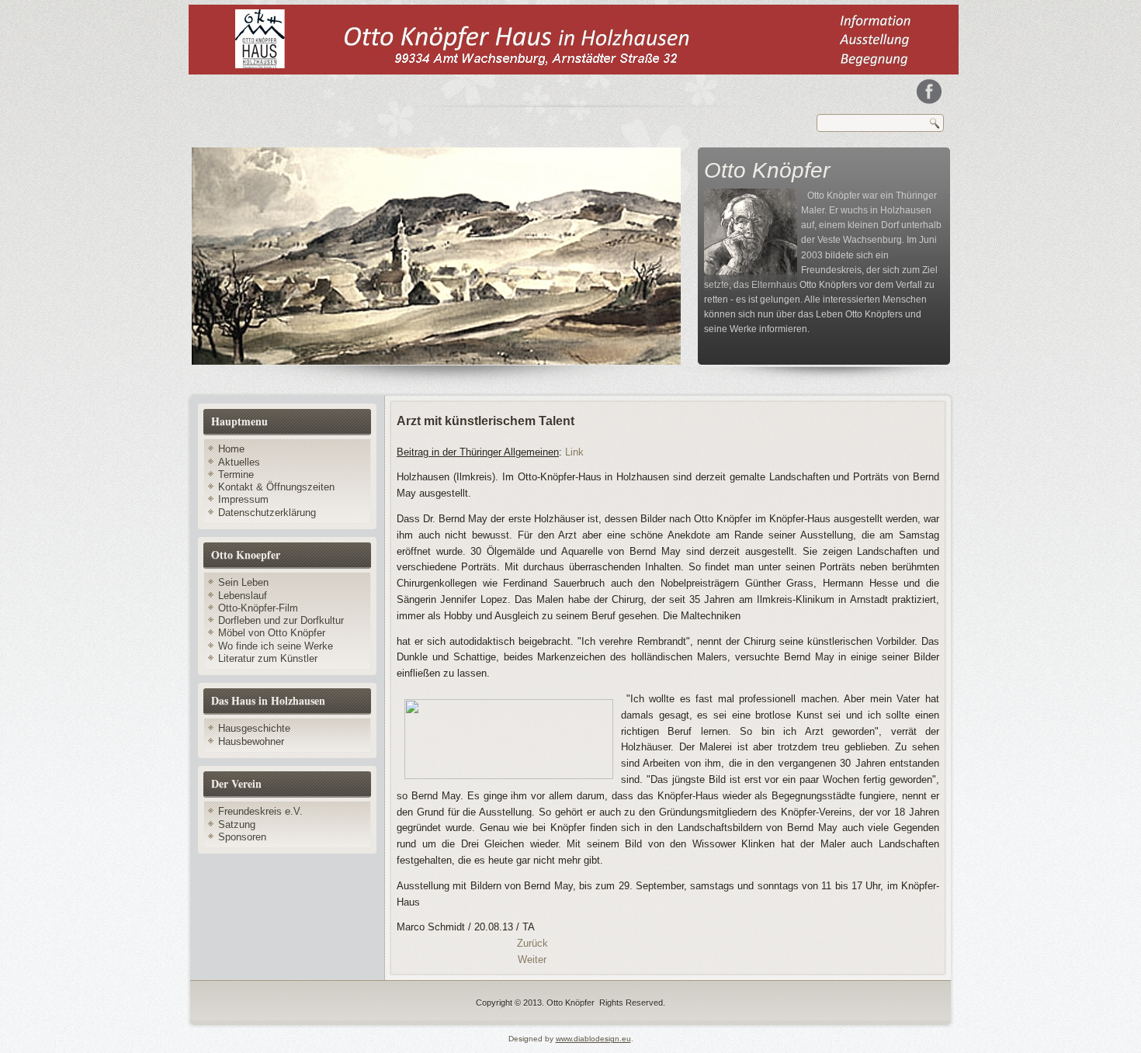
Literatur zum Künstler (267, 658)
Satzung (236, 824)
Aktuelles (239, 462)
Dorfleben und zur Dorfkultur (281, 620)
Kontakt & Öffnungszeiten (276, 487)
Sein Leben (243, 582)
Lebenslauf (242, 595)
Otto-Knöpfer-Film (258, 608)
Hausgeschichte (254, 728)
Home (231, 449)
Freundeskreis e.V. (260, 811)
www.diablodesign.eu (593, 1038)
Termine (236, 474)
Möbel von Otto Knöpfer (271, 633)
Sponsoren (242, 837)
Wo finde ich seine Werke (275, 646)
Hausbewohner (251, 741)
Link (574, 452)
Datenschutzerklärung (267, 512)
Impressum (243, 499)
